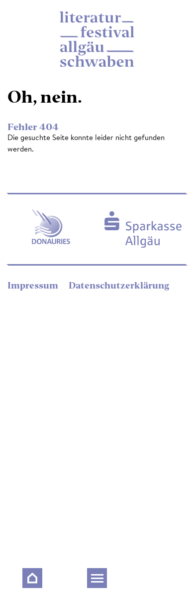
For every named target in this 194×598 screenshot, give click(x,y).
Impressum (33, 286)
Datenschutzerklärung (119, 286)
